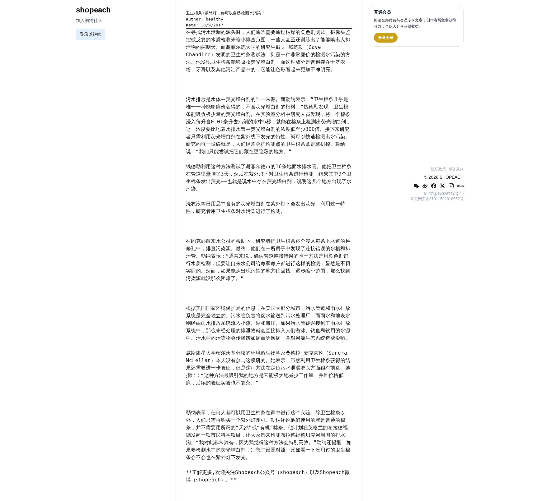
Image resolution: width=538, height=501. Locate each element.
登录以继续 (90, 34)
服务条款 (456, 169)
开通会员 (385, 37)
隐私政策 (438, 169)
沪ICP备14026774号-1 (443, 194)
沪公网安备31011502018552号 (437, 199)
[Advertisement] (417, 105)
